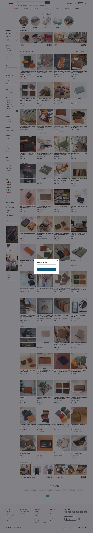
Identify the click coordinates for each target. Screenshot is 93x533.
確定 (46, 270)
